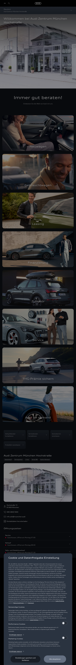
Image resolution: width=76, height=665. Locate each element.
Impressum (31, 603)
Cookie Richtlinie (59, 601)
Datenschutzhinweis (18, 603)
